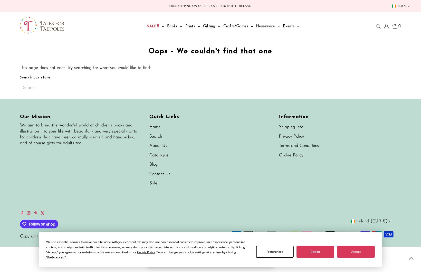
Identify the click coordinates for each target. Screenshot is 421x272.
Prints (191, 26)
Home (155, 127)
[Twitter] (42, 214)
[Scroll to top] (411, 258)
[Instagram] (29, 214)
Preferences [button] (55, 257)
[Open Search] (378, 26)
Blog (153, 164)
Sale (153, 183)
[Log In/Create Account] (386, 26)
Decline (315, 252)
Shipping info (291, 127)
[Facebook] (22, 214)
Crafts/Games (236, 26)
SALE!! (154, 26)
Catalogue (159, 155)
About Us (158, 146)
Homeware (266, 26)
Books (173, 26)
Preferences (275, 252)
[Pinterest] (35, 214)
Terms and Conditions (299, 146)
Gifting (210, 26)
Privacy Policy (291, 136)
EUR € (401, 6)
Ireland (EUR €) (371, 221)
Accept (356, 252)
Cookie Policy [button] (146, 252)
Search (155, 136)
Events (289, 26)
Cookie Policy (291, 155)
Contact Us (159, 174)
